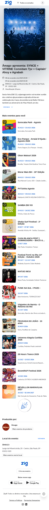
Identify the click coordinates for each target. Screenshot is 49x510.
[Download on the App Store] (16, 482)
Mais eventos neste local (12, 455)
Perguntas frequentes (32, 500)
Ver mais (6, 107)
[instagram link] (23, 504)
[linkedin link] (26, 504)
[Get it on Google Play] (32, 482)
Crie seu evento (24, 471)
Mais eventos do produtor (22, 429)
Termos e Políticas (15, 500)
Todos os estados (27, 3)
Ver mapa (41, 438)
